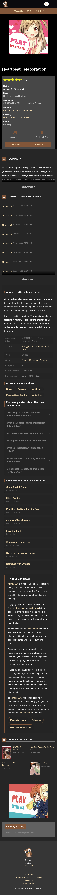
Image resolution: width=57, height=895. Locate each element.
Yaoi (29, 11)
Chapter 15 (7, 234)
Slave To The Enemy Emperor (21, 553)
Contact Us (28, 880)
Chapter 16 (7, 225)
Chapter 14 (7, 243)
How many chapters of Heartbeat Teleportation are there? (23, 414)
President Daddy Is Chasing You (22, 509)
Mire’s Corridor (13, 498)
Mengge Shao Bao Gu (12, 110)
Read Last (39, 144)
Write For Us (28, 884)
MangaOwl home (18, 720)
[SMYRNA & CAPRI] (6, 753)
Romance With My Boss (18, 564)
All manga (36, 720)
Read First (16, 144)
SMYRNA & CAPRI (17, 748)
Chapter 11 (7, 262)
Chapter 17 (7, 216)
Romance (18, 11)
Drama (6, 117)
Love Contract (13, 531)
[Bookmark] (42, 133)
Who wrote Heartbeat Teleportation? (25, 433)
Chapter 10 (7, 271)
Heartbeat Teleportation (21, 727)
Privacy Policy (28, 874)
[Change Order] (45, 196)
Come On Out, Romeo (17, 487)
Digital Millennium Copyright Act (28, 877)
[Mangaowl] (5, 4)
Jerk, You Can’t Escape (18, 520)
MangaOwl (13, 584)
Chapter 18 (7, 206)
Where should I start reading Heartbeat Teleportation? (26, 460)
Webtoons (25, 117)
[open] (54, 4)
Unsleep (44, 763)
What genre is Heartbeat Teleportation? (26, 441)
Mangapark (28, 866)
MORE (38, 11)
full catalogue (33, 629)
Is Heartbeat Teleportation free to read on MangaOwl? (26, 470)
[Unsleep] (35, 768)
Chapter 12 (7, 253)
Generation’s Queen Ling (18, 542)
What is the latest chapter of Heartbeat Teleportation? (26, 424)
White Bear (28, 110)
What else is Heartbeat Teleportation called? (25, 449)
